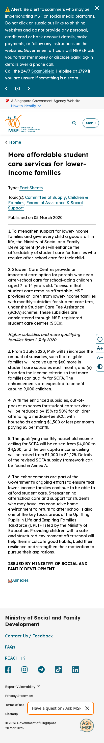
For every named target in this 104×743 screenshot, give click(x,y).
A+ (100, 348)
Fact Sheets (31, 187)
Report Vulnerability (21, 687)
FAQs (10, 646)
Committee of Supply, (46, 197)
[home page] (22, 123)
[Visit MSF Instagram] (24, 670)
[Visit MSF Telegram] (41, 670)
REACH (13, 658)
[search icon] (74, 123)
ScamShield (43, 71)
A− (100, 357)
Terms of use (14, 705)
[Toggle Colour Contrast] (100, 367)
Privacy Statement (19, 696)
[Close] (97, 8)
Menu (91, 122)
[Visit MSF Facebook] (8, 670)
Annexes (20, 580)
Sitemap (11, 714)
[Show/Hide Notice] (100, 339)
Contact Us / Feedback (29, 635)
